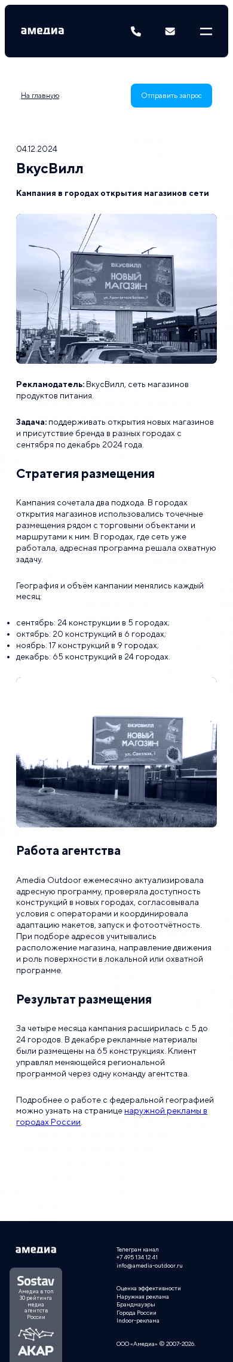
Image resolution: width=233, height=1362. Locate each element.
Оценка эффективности (148, 1288)
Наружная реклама (142, 1296)
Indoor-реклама (138, 1320)
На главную (40, 95)
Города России (136, 1312)
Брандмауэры (135, 1304)
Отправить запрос (171, 95)
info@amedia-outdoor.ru (149, 1265)
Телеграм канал (137, 1249)
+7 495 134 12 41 (137, 1256)
